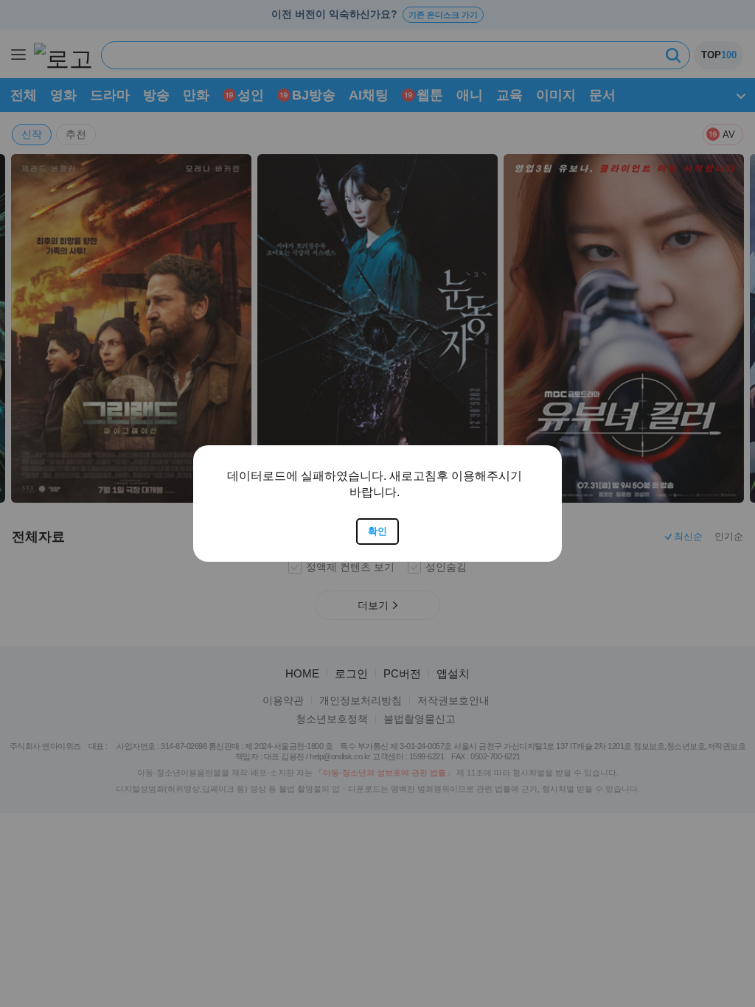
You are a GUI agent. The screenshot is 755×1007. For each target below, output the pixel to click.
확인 (377, 531)
